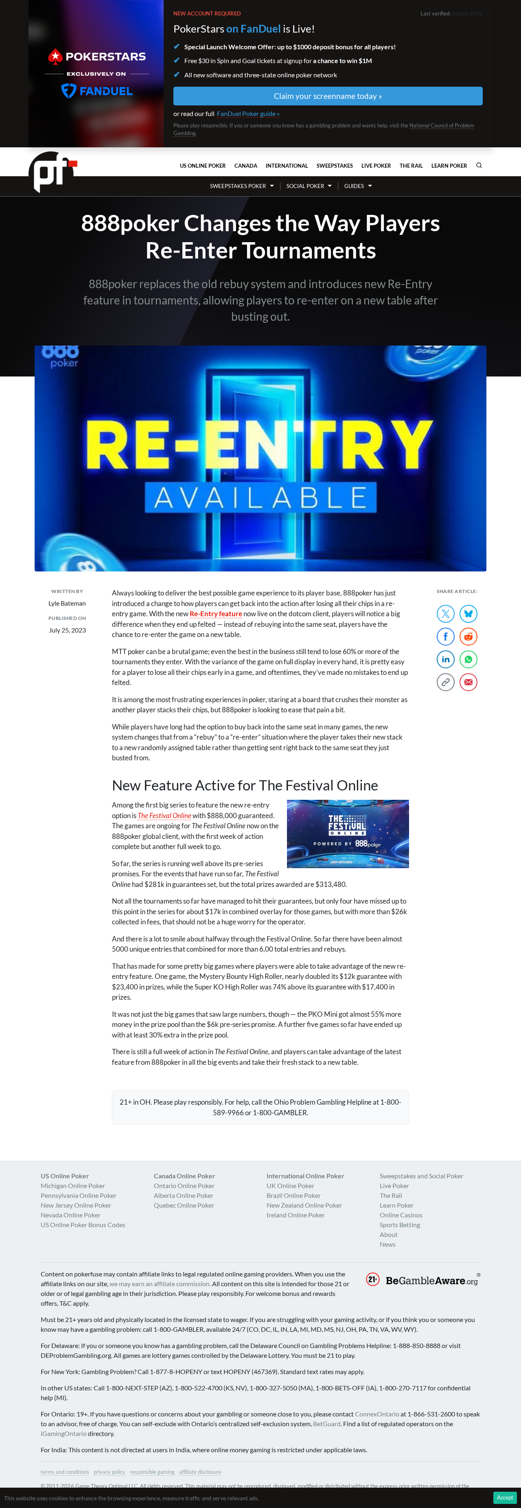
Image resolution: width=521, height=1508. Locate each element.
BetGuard (327, 1423)
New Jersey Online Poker (76, 1205)
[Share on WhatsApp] (468, 659)
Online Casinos (401, 1215)
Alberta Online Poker (183, 1195)
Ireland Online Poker (296, 1215)
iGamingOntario (64, 1433)
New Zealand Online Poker (304, 1205)
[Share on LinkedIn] (446, 659)
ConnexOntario (377, 1414)
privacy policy (109, 1472)
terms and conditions (65, 1472)
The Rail (411, 165)
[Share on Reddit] (468, 637)
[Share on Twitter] (446, 614)
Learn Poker (449, 165)
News (388, 1244)
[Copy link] (446, 682)
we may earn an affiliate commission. (160, 1283)
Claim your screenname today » (328, 96)
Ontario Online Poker (184, 1185)
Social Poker (305, 186)
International (287, 165)
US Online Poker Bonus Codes (83, 1224)
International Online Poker (305, 1176)
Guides (354, 186)
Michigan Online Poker (73, 1185)
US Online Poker (203, 165)
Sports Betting (400, 1224)
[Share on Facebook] (446, 637)
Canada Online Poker (184, 1176)
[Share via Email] (468, 682)
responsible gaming (152, 1472)
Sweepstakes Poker (238, 186)
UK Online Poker (290, 1185)
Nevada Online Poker (71, 1215)
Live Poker (376, 165)
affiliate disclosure (200, 1472)
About (389, 1234)
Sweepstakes (335, 165)
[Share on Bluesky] (468, 614)
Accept (505, 1497)
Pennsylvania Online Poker (78, 1195)
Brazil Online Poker (294, 1195)
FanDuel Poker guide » (248, 113)
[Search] (479, 165)
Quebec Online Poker (184, 1205)
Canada (245, 165)
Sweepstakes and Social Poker (421, 1176)
